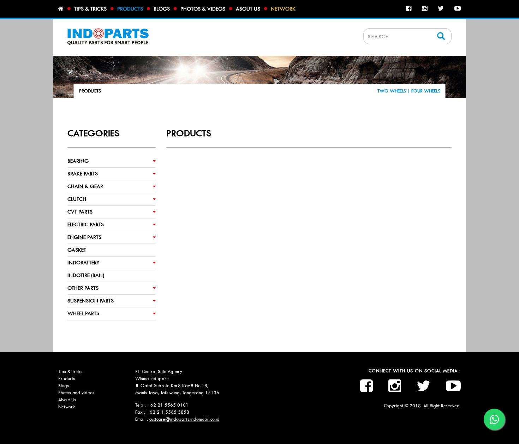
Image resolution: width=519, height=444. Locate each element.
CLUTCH (76, 199)
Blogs (162, 9)
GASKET (76, 250)
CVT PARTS (80, 212)
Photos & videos (202, 9)
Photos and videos (76, 392)
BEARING (78, 161)
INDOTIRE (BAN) (85, 275)
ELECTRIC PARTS (85, 224)
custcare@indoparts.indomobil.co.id (184, 419)
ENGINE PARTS (84, 237)
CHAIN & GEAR (85, 186)
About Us (67, 399)
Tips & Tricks (70, 371)
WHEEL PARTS (83, 313)
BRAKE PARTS (82, 173)
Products (130, 9)
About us (248, 9)
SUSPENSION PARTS (90, 301)
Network (283, 9)
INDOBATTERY (83, 262)
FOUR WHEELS (425, 91)
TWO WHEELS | (394, 91)
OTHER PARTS (83, 288)
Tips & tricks (90, 9)
